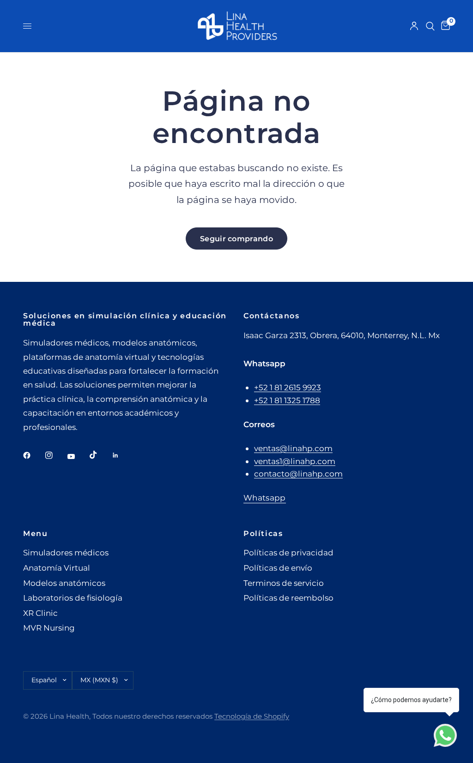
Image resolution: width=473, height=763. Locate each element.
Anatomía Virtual (56, 567)
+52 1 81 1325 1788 (287, 400)
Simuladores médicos (66, 552)
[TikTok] (100, 455)
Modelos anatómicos (64, 583)
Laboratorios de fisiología (72, 597)
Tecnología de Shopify (251, 716)
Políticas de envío (277, 567)
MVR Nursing (49, 627)
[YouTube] (77, 456)
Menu (35, 533)
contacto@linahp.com (298, 473)
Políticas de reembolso (288, 597)
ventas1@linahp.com (294, 461)
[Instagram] (55, 455)
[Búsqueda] (430, 26)
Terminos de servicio (283, 583)
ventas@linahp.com (293, 448)
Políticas (263, 533)
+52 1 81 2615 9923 (287, 387)
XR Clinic (40, 613)
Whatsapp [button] (264, 497)
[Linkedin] (122, 455)
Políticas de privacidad (288, 552)
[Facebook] (33, 455)
